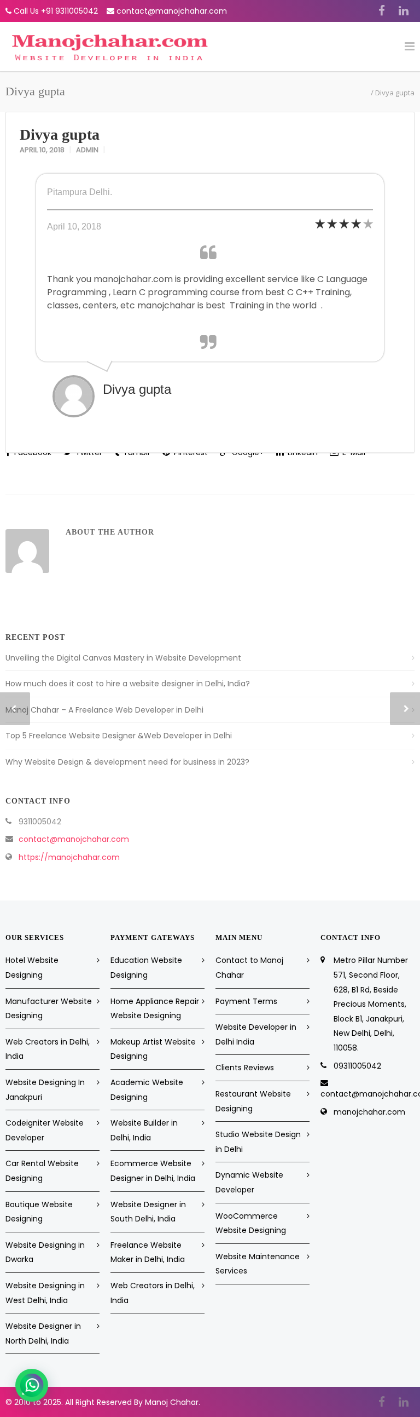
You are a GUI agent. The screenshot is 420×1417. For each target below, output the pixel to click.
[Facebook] (382, 11)
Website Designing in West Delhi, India (45, 1293)
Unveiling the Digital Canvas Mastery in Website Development (123, 657)
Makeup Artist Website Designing (153, 1049)
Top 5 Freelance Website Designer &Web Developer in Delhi (118, 735)
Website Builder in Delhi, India (144, 1130)
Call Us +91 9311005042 (56, 10)
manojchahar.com (369, 1111)
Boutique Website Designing (39, 1212)
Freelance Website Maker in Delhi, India (147, 1252)
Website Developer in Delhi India (255, 1034)
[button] (31, 1385)
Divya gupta (60, 134)
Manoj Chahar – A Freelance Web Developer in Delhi (104, 709)
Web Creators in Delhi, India (47, 1049)
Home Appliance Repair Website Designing (154, 1009)
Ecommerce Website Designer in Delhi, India (152, 1171)
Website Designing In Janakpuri (45, 1090)
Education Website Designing (146, 967)
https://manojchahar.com (69, 857)
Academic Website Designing (146, 1090)
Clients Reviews (244, 1067)
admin (87, 150)
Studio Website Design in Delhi (258, 1142)
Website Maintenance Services (257, 1264)
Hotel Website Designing (32, 967)
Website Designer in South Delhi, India (148, 1212)
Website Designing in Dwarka (45, 1252)
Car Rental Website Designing (42, 1171)
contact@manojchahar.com (171, 10)
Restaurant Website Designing (253, 1101)
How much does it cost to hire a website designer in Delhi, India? (127, 683)
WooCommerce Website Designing (250, 1223)
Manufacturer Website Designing (48, 1009)
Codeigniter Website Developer (44, 1130)
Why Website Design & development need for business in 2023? (127, 761)
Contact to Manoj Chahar (249, 967)
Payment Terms (246, 1001)
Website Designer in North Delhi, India (43, 1333)
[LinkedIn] (404, 11)
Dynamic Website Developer (249, 1182)
